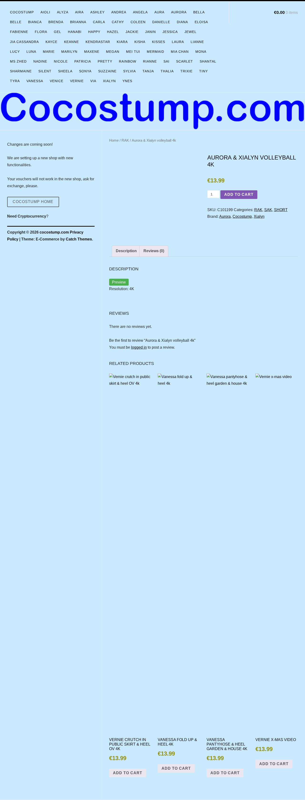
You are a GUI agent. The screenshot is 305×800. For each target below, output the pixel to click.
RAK (125, 140)
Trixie (186, 71)
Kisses (158, 42)
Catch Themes (79, 239)
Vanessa (34, 81)
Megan (112, 51)
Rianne (150, 61)
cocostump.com (54, 232)
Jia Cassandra (24, 42)
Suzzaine (107, 71)
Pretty (105, 61)
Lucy (15, 51)
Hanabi (74, 32)
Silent (44, 71)
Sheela (65, 71)
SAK (268, 210)
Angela (140, 12)
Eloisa (201, 22)
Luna (31, 51)
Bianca (35, 22)
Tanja (148, 71)
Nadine (40, 61)
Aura (159, 12)
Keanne (71, 42)
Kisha (139, 42)
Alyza (62, 12)
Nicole (61, 61)
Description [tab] (126, 251)
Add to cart (239, 194)
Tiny (203, 71)
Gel (57, 32)
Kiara (122, 42)
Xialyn (109, 81)
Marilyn (69, 51)
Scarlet (184, 61)
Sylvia (129, 71)
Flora (41, 32)
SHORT (281, 210)
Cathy (118, 22)
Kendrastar (98, 42)
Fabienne (19, 32)
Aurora (179, 12)
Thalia (167, 71)
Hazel (113, 32)
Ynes (127, 81)
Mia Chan (180, 51)
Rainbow (127, 61)
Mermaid (155, 51)
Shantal (208, 61)
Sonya (85, 71)
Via (93, 81)
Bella (199, 12)
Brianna (78, 22)
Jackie (132, 32)
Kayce (51, 42)
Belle (15, 22)
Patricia (82, 61)
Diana (182, 22)
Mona (200, 51)
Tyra (15, 81)
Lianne (197, 42)
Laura (178, 42)
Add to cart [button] (127, 773)
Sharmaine (21, 71)
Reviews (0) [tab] (153, 251)
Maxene (91, 51)
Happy (94, 32)
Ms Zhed (18, 61)
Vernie (77, 81)
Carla (99, 22)
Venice (56, 81)
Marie (49, 51)
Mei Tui (133, 51)
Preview (119, 282)
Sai (166, 61)
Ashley (97, 12)
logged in (139, 347)
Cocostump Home (33, 202)
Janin (150, 32)
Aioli (45, 12)
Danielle (161, 22)
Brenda (55, 22)
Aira (79, 12)
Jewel (190, 32)
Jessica (170, 32)
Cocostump (22, 12)
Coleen (138, 22)
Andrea (118, 12)
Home (114, 140)
